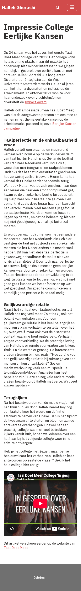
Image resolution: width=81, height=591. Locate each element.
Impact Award (36, 102)
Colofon (39, 578)
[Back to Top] (73, 582)
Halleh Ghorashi (18, 7)
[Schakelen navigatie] (72, 7)
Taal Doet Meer (15, 547)
